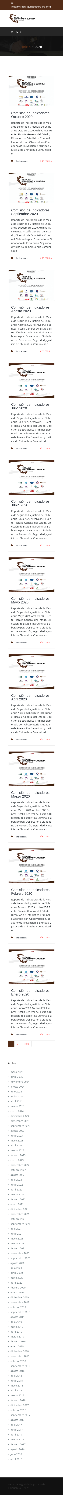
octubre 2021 (18, 1219)
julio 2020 (16, 1268)
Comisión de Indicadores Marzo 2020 (30, 794)
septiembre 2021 (20, 1223)
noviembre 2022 (19, 1165)
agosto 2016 (17, 1449)
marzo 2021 (17, 1243)
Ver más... (46, 160)
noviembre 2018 (19, 1356)
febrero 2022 (18, 1199)
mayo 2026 (16, 1072)
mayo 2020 (16, 1277)
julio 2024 (16, 1091)
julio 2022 (16, 1179)
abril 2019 (16, 1331)
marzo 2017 (17, 1439)
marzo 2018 (17, 1395)
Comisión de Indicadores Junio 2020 (30, 503)
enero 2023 (17, 1160)
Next (26, 1043)
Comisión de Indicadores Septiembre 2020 (30, 212)
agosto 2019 (17, 1317)
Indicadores (21, 160)
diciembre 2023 (19, 1116)
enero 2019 (17, 1346)
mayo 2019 (16, 1326)
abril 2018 (16, 1390)
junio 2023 (16, 1135)
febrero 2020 (18, 1287)
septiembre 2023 (20, 1125)
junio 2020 (16, 1272)
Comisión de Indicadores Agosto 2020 (30, 309)
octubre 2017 (18, 1410)
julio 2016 (16, 1454)
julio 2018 (16, 1375)
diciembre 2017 (19, 1405)
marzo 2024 (17, 1106)
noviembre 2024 (19, 1081)
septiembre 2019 (20, 1312)
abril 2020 (16, 1282)
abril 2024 (16, 1101)
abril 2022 (16, 1189)
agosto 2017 (17, 1419)
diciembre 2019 (19, 1297)
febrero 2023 (18, 1155)
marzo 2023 (17, 1150)
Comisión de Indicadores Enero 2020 (30, 992)
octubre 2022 (18, 1170)
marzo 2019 (17, 1336)
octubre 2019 (18, 1307)
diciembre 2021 (19, 1209)
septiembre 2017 (20, 1415)
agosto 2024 (17, 1086)
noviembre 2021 (19, 1214)
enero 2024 (17, 1111)
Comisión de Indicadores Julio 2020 (30, 406)
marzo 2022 (17, 1194)
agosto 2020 (17, 1263)
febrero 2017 (18, 1444)
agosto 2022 (17, 1174)
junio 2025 (16, 1076)
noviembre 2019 (19, 1302)
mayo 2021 (16, 1238)
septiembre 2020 (20, 1258)
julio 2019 (16, 1321)
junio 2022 (16, 1184)
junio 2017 (16, 1429)
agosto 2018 (17, 1370)
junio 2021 (16, 1233)
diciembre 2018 (19, 1351)
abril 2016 (16, 1459)
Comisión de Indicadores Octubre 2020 (30, 115)
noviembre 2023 (19, 1121)
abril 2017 (16, 1434)
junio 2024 (16, 1096)
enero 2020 (17, 1292)
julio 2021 (16, 1228)
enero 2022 (17, 1204)
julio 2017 (16, 1424)
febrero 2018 (18, 1400)
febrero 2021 (18, 1248)
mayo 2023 (16, 1140)
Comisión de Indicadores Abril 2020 (30, 697)
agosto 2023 (17, 1130)
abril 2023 (16, 1145)
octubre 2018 (18, 1361)
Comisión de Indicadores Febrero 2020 (30, 891)
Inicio (26, 47)
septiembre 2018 (20, 1366)
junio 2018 (16, 1380)
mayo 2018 (16, 1385)
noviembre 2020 (19, 1253)
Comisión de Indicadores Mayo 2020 (30, 600)
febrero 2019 (18, 1341)
